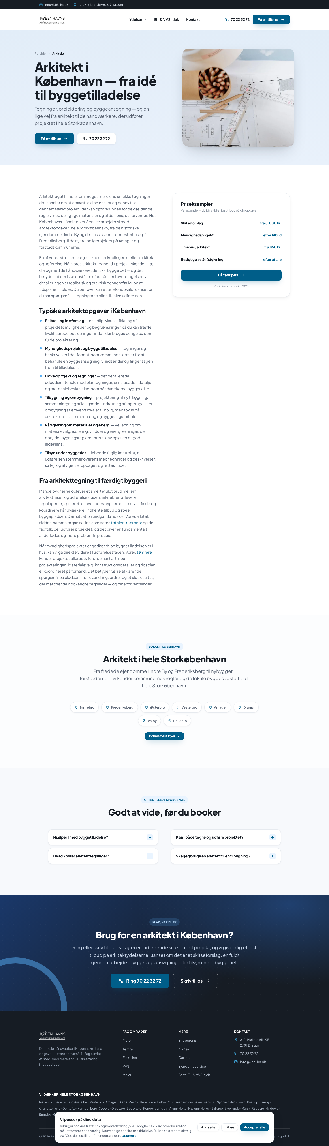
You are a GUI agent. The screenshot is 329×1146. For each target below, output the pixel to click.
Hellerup (180, 721)
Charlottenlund (50, 1108)
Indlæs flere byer (162, 736)
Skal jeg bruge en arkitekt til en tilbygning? (213, 855)
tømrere (144, 552)
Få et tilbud (268, 19)
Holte (182, 1108)
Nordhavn (238, 1102)
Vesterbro (189, 707)
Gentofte (69, 1108)
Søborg (104, 1108)
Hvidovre (272, 1108)
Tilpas (229, 1127)
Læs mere (128, 1135)
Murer (127, 1040)
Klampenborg (87, 1108)
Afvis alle (208, 1127)
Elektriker (130, 1057)
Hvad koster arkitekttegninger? (81, 855)
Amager (220, 707)
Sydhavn (223, 1102)
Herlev (205, 1108)
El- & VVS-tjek (166, 19)
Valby (152, 721)
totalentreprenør (126, 522)
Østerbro (157, 707)
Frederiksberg (122, 707)
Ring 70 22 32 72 (143, 981)
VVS (126, 1066)
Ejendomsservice (192, 1066)
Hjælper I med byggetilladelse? (80, 837)
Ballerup (217, 1108)
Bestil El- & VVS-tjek (194, 1075)
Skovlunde (232, 1108)
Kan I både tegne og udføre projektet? (210, 837)
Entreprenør (188, 1040)
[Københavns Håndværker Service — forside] (52, 20)
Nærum (193, 1108)
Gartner (184, 1057)
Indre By (159, 1102)
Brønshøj (209, 1102)
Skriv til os (191, 981)
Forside (40, 53)
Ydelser (135, 19)
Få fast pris (228, 274)
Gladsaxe (118, 1108)
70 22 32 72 (240, 19)
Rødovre (258, 1108)
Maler (127, 1075)
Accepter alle (254, 1127)
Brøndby (45, 1114)
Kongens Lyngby (155, 1108)
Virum (173, 1108)
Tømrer (128, 1049)
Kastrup (252, 1102)
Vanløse (195, 1102)
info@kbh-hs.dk (56, 4)
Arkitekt (184, 1049)
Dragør (248, 707)
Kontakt (193, 19)
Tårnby (264, 1102)
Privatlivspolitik (279, 1136)
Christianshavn (177, 1102)
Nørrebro (87, 707)
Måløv (245, 1108)
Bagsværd (134, 1108)
